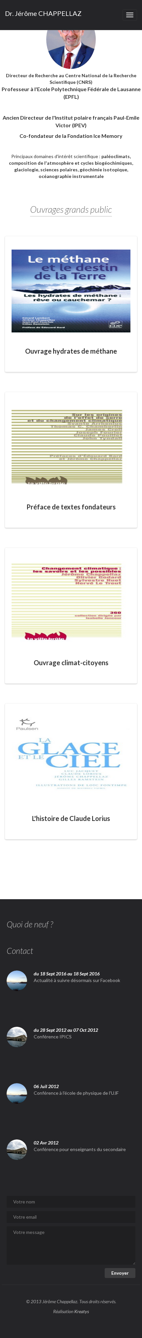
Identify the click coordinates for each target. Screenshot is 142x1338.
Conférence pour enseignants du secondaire (80, 1149)
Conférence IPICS (53, 1036)
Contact (20, 951)
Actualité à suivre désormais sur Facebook (77, 980)
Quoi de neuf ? (30, 924)
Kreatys (81, 1311)
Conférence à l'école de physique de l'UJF (76, 1093)
